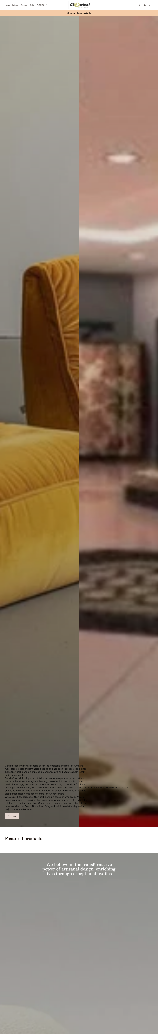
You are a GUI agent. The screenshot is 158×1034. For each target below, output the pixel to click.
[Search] (139, 5)
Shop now (12, 816)
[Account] (145, 5)
